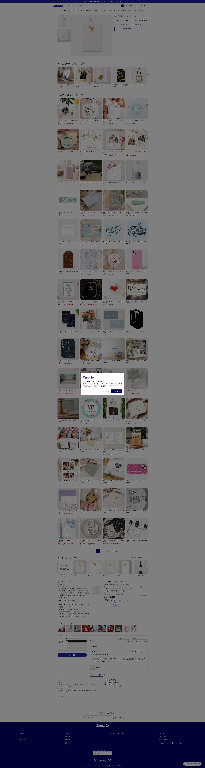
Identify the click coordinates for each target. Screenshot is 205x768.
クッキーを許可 (116, 391)
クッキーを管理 (104, 391)
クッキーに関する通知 (115, 383)
